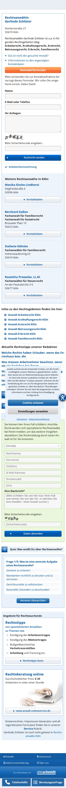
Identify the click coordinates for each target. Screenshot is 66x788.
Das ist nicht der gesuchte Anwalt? (28, 55)
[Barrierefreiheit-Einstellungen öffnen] (62, 397)
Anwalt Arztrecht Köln (22, 324)
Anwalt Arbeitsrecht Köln (24, 315)
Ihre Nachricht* (14, 491)
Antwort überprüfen (33, 600)
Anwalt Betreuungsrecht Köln (27, 329)
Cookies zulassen (33, 402)
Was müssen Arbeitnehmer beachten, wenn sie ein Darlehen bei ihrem (32, 363)
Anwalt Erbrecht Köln (22, 334)
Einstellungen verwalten (33, 411)
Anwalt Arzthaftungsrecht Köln (28, 319)
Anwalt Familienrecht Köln (25, 338)
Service (28, 728)
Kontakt (10, 756)
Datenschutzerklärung (39, 419)
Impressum (22, 419)
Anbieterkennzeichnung (23, 167)
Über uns (44, 762)
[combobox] (33, 446)
